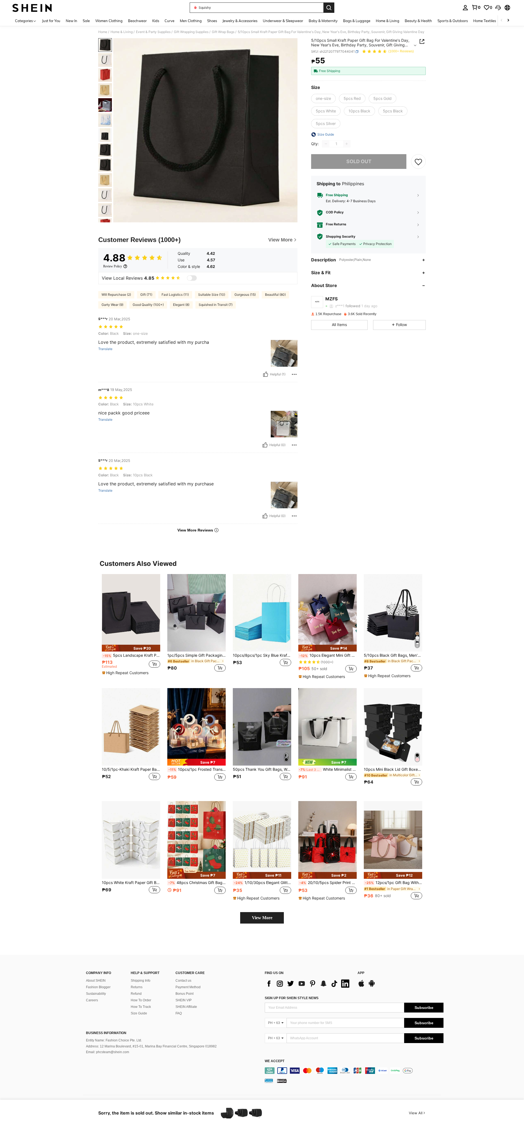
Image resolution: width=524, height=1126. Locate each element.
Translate (105, 349)
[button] (498, 7)
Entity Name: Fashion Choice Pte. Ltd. (114, 1040)
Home (102, 32)
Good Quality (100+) (148, 305)
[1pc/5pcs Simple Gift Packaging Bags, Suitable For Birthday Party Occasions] (196, 613)
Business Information (106, 1033)
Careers (92, 1000)
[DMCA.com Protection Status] (282, 1081)
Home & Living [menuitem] (387, 21)
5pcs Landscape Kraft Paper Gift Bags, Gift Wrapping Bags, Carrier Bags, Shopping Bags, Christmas (131, 655)
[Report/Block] (294, 374)
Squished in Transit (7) (216, 305)
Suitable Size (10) (211, 294)
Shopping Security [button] (340, 236)
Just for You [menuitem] (51, 21)
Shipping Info (140, 980)
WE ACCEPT (274, 1061)
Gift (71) (146, 294)
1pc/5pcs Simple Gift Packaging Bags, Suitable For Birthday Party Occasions (196, 655)
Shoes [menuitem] (212, 21)
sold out (358, 161)
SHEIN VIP (183, 1000)
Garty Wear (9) (112, 305)
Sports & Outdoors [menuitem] (452, 21)
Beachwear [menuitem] (137, 21)
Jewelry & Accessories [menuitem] (239, 21)
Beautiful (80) (275, 294)
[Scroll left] (502, 20)
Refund (136, 994)
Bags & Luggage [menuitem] (356, 21)
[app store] (361, 986)
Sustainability (96, 994)
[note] (131, 648)
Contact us (183, 980)
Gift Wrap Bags (223, 32)
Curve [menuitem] (169, 21)
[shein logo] (32, 7)
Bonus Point (184, 994)
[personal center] (465, 7)
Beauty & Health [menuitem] (418, 21)
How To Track (141, 1007)
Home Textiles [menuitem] (484, 21)
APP (361, 973)
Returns (136, 987)
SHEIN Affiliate (186, 1007)
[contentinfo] (354, 1070)
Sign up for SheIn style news (291, 998)
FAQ (178, 1013)
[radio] (323, 98)
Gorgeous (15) (245, 294)
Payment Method (188, 987)
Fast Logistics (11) (175, 294)
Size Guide (139, 1013)
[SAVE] (418, 161)
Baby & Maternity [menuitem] (323, 21)
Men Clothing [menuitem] (191, 21)
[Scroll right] (508, 20)
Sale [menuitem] (86, 21)
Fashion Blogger (98, 987)
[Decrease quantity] (325, 144)
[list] (308, 983)
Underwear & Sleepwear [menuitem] (283, 21)
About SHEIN (96, 980)
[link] (476, 7)
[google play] (372, 986)
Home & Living (122, 32)
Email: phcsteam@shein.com (107, 1052)
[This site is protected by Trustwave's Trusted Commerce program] (269, 1081)
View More (262, 917)
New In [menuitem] (71, 21)
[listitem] (131, 626)
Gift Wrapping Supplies (191, 32)
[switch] (192, 278)
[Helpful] (265, 374)
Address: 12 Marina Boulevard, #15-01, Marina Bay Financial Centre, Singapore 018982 (151, 1046)
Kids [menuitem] (155, 21)
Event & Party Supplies (153, 32)
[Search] (328, 7)
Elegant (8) (181, 305)
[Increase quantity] (346, 144)
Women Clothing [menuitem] (109, 21)
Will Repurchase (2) (116, 294)
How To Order (141, 1000)
